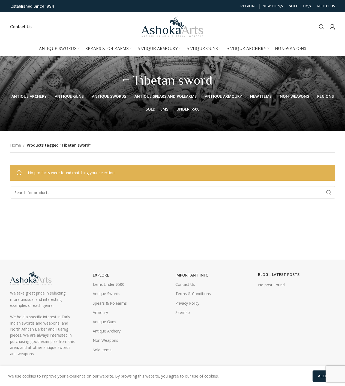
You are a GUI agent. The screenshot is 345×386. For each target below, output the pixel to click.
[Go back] (126, 80)
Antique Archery (107, 331)
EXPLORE (101, 275)
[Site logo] (172, 26)
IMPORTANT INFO (192, 275)
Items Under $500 (108, 284)
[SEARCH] (329, 192)
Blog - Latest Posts (278, 274)
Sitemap (182, 312)
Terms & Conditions (193, 293)
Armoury (100, 312)
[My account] (332, 26)
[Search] (321, 26)
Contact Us (185, 284)
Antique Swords (106, 293)
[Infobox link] (21, 26)
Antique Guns (104, 321)
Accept (324, 375)
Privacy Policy (187, 303)
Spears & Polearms (110, 303)
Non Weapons (105, 340)
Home (15, 145)
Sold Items (102, 349)
